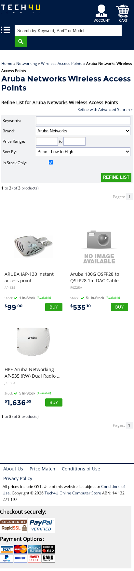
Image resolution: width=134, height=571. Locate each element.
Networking (26, 63)
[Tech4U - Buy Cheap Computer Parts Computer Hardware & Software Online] (24, 11)
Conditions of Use (81, 469)
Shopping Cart (122, 11)
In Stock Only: (15, 162)
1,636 (18, 402)
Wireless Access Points (61, 63)
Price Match (42, 469)
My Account (103, 11)
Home (6, 63)
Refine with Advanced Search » (105, 109)
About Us (13, 469)
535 (80, 307)
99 (13, 307)
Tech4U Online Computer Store (73, 493)
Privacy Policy (17, 478)
